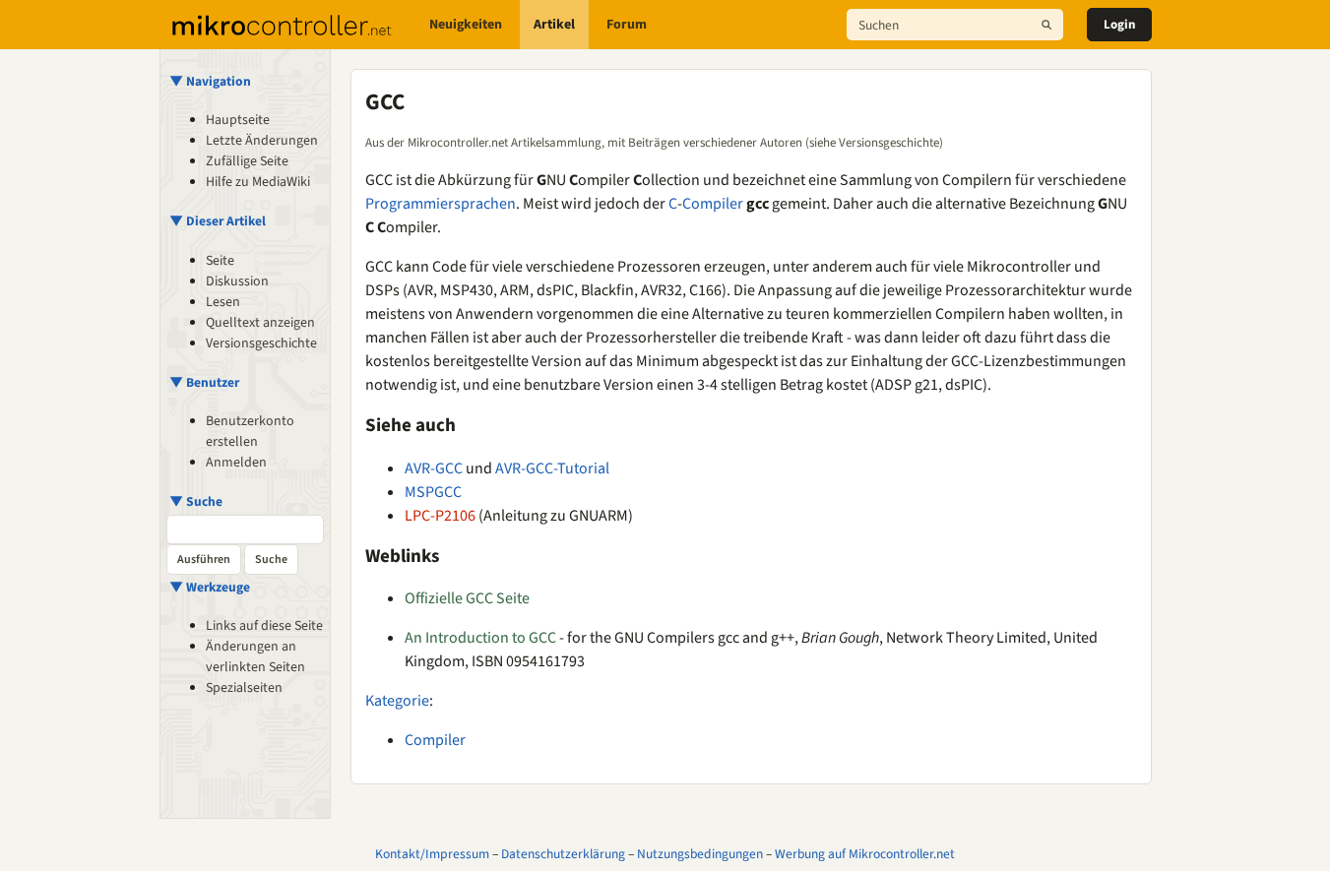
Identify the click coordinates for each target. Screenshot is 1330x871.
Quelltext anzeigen (260, 323)
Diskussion (237, 281)
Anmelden (236, 462)
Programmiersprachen (440, 204)
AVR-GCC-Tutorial (552, 468)
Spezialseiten (244, 688)
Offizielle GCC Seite (467, 598)
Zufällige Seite (247, 161)
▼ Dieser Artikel (217, 221)
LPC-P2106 (440, 516)
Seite (220, 261)
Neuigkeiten (465, 24)
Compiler (712, 204)
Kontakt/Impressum (432, 853)
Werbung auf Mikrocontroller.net (865, 853)
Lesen (223, 302)
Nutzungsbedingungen (700, 853)
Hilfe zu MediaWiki (258, 182)
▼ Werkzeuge (209, 587)
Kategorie (397, 701)
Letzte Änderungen (262, 141)
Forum (626, 24)
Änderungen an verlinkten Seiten (255, 657)
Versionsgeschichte (261, 343)
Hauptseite (238, 120)
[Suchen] (1046, 24)
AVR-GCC (434, 468)
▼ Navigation (210, 81)
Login (1119, 24)
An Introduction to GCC (480, 638)
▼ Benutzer (204, 382)
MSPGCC (433, 492)
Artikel (554, 24)
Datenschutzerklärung (563, 853)
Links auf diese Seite (264, 626)
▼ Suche (195, 501)
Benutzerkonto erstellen (250, 431)
